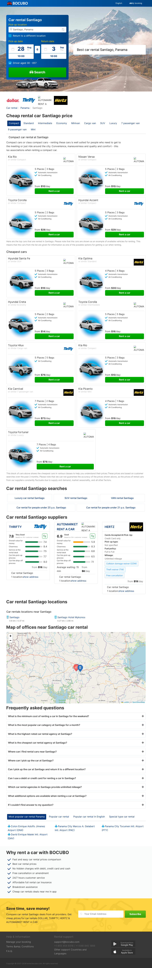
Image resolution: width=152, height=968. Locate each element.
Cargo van (90, 123)
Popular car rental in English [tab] (89, 816)
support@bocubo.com (66, 941)
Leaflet (126, 702)
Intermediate (45, 123)
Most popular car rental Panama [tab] (27, 816)
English (119, 3)
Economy (61, 123)
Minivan (75, 123)
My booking (137, 3)
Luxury (113, 123)
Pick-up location (17, 24)
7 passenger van (130, 123)
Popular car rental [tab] (59, 816)
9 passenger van (17, 129)
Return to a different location (29, 35)
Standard (28, 123)
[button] (80, 668)
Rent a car (54, 190)
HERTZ (109, 527)
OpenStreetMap (138, 702)
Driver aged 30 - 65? (25, 62)
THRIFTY (15, 527)
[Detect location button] (63, 29)
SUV (102, 123)
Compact (14, 123)
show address (30, 576)
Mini (33, 129)
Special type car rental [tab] (121, 816)
